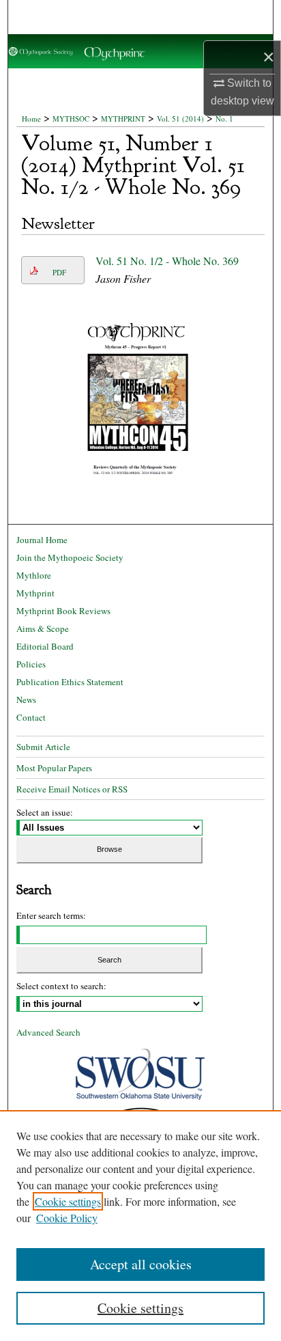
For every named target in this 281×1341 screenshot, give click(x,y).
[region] (140, 1225)
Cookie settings (68, 1201)
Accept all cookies (141, 1264)
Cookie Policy (67, 1218)
